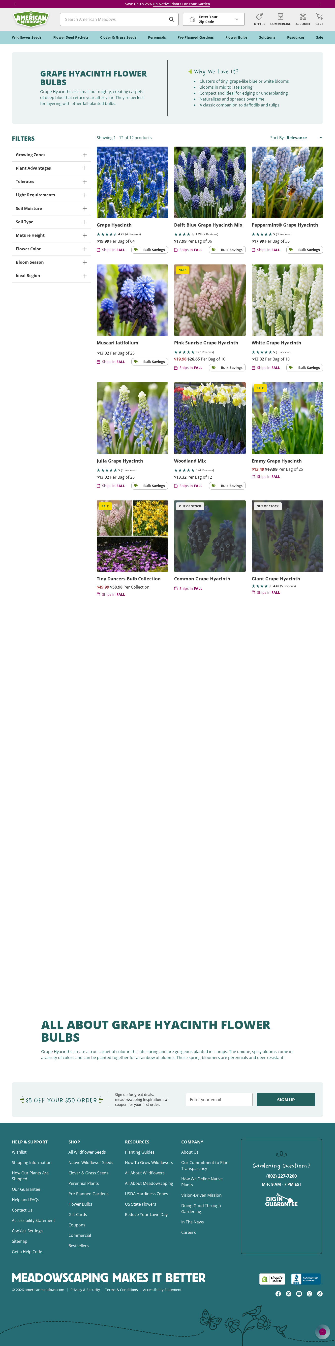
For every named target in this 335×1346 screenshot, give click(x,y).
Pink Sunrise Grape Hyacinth (206, 343)
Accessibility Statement (33, 1220)
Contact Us (22, 1210)
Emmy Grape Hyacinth (277, 461)
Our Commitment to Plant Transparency (205, 1165)
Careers (188, 1232)
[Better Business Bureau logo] (307, 1279)
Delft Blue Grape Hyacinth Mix (208, 225)
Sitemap (19, 1241)
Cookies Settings (27, 1231)
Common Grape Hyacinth (202, 579)
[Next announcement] (320, 4)
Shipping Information (32, 1162)
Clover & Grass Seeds (88, 1173)
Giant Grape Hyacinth (276, 579)
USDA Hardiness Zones (146, 1193)
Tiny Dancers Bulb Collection (129, 579)
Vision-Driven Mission (201, 1195)
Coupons (76, 1225)
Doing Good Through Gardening (201, 1208)
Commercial (79, 1235)
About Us (190, 1152)
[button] (319, 19)
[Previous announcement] (15, 4)
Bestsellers (78, 1245)
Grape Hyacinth (114, 225)
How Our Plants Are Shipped (30, 1176)
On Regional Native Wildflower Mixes (176, 3)
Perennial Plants (83, 1183)
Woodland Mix (190, 461)
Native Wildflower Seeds (90, 1162)
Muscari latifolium (117, 343)
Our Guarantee (26, 1189)
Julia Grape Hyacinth (120, 461)
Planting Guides (139, 1152)
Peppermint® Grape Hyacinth (285, 225)
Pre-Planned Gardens (88, 1193)
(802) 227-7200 (281, 1176)
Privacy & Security (85, 1289)
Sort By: (278, 137)
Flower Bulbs (80, 1204)
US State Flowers (140, 1204)
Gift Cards (77, 1214)
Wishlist (19, 1152)
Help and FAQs (25, 1199)
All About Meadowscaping (149, 1183)
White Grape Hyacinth (276, 343)
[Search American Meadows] (171, 19)
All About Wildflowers (145, 1173)
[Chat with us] (322, 1331)
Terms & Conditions (121, 1289)
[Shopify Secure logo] (272, 1279)
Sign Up (286, 1100)
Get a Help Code (27, 1251)
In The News (192, 1222)
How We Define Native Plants (202, 1182)
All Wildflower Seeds (87, 1152)
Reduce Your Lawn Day (146, 1214)
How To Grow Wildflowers (149, 1162)
